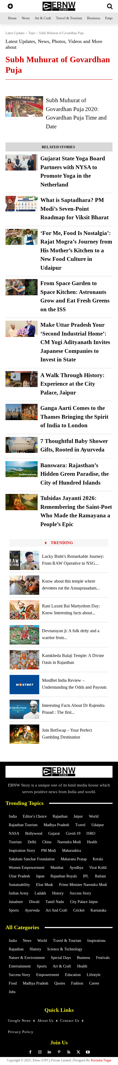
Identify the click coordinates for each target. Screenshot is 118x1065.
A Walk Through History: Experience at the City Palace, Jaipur (72, 384)
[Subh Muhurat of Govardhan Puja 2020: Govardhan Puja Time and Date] (24, 106)
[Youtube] (88, 1052)
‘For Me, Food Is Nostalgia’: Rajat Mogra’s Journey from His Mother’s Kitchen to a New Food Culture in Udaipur (76, 250)
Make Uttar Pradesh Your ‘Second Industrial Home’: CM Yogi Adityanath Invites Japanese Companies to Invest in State (75, 342)
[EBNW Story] (59, 6)
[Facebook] (30, 1052)
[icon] (10, 6)
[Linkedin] (49, 1052)
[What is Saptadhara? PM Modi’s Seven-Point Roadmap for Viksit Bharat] (21, 204)
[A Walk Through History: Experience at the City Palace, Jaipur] (21, 379)
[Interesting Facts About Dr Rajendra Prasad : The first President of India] (24, 709)
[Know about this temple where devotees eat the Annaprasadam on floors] (24, 585)
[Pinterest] (59, 1052)
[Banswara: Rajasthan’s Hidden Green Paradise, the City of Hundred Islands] (21, 469)
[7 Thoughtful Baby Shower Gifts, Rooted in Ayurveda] (21, 445)
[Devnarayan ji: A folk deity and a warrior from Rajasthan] (24, 634)
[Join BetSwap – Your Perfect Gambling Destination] (24, 734)
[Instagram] (40, 1052)
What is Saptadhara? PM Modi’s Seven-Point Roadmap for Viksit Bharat (74, 209)
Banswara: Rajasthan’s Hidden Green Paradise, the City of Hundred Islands (74, 474)
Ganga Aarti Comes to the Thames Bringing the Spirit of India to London (74, 417)
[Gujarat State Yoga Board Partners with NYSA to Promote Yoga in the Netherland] (21, 162)
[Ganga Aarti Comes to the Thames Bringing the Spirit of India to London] (21, 412)
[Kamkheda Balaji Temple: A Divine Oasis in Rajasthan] (24, 659)
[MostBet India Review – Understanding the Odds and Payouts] (24, 684)
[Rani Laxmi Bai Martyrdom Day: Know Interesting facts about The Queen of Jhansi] (24, 610)
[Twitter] (78, 1052)
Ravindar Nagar (101, 1060)
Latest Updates (15, 33)
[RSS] (69, 1052)
